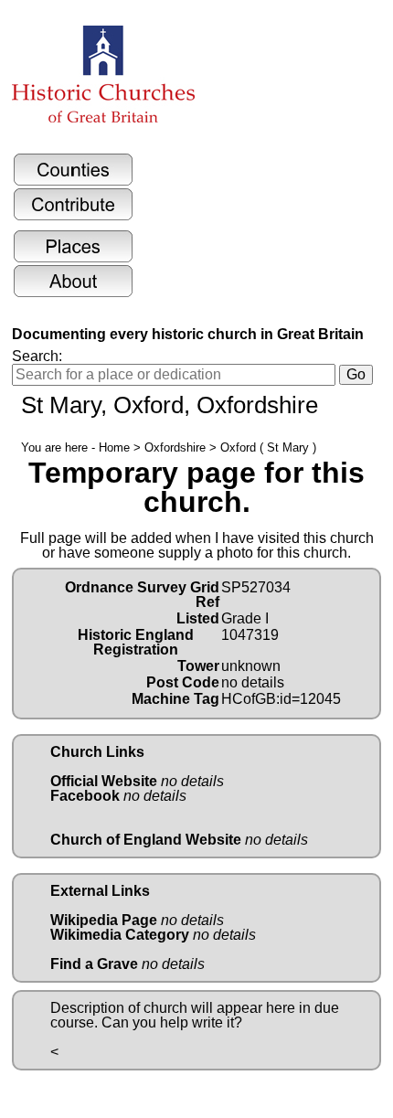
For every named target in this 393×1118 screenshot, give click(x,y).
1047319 (250, 635)
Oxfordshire (175, 447)
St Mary (61, 405)
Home (114, 447)
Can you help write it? (171, 1022)
